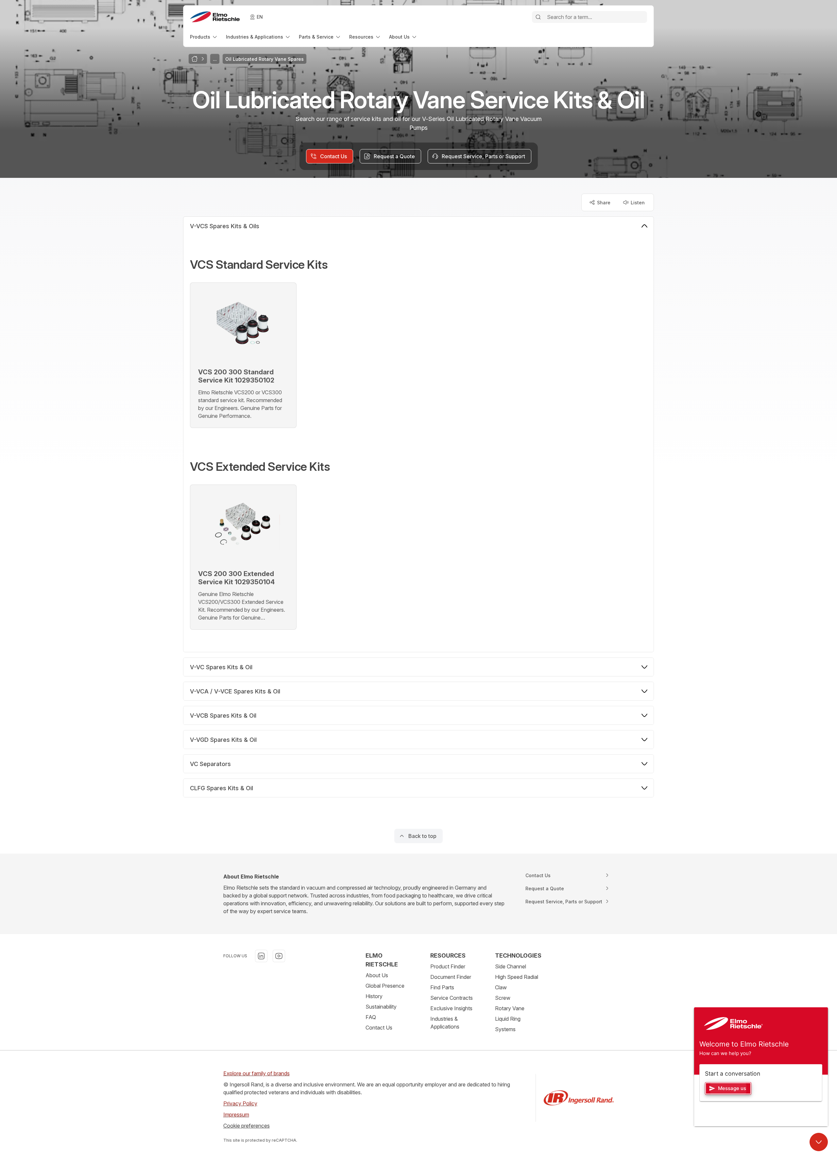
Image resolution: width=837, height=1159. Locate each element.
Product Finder (447, 966)
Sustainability (381, 1006)
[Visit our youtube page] (279, 956)
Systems (505, 1029)
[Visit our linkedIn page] (261, 956)
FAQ (371, 1017)
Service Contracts (451, 998)
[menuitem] (204, 36)
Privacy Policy (240, 1103)
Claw (501, 987)
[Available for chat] (819, 1142)
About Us (377, 975)
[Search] (538, 17)
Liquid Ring (508, 1018)
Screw (502, 998)
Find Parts (442, 987)
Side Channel (510, 966)
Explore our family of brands (256, 1073)
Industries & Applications (444, 1022)
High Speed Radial (516, 977)
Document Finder (450, 977)
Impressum (236, 1114)
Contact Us (379, 1027)
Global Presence (385, 985)
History (374, 996)
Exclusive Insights (451, 1008)
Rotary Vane (509, 1008)
